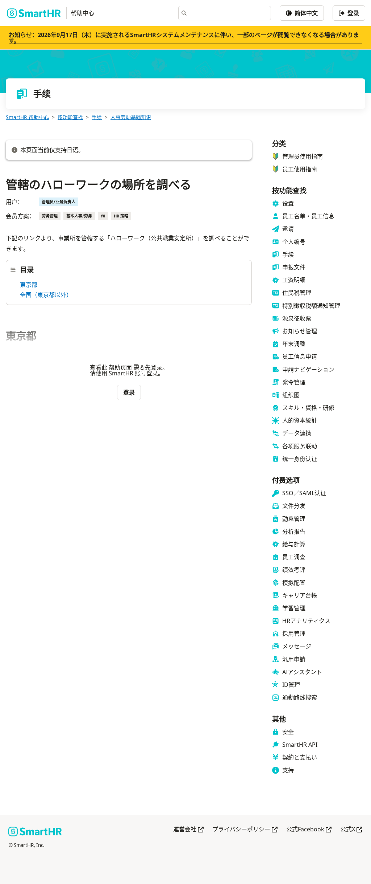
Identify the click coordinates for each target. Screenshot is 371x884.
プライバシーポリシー (245, 829)
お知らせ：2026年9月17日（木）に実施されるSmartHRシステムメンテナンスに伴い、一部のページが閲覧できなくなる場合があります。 (184, 38)
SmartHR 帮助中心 (27, 117)
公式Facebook (309, 829)
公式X (351, 829)
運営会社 (188, 829)
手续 (97, 117)
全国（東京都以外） (46, 295)
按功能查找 (70, 117)
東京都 (28, 285)
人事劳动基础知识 (131, 117)
